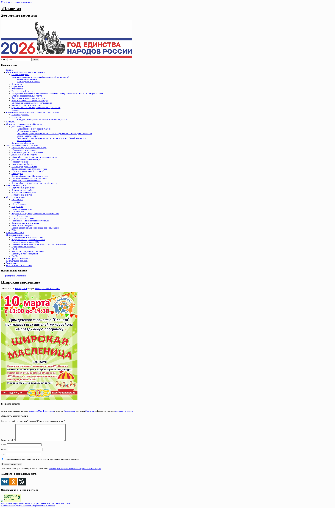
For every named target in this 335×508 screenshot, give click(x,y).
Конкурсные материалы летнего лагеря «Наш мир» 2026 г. (43, 119)
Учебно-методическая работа (24, 192)
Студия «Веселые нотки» (28, 136)
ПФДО (15, 256)
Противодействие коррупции (25, 254)
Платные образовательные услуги (27, 96)
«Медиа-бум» (17, 206)
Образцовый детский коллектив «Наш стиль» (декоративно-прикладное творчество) (54, 133)
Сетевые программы (15, 197)
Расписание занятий (15, 232)
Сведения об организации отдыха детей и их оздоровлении (33, 112)
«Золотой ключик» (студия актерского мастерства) (34, 157)
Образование (17, 86)
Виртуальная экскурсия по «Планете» (28, 239)
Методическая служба (16, 185)
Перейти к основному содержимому (17, 2)
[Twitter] (8, 406)
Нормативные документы (23, 188)
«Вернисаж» (17, 199)
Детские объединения (21, 126)
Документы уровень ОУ (22, 190)
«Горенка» (16, 202)
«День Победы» (19, 204)
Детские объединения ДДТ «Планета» (23, 145)
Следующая (22, 276)
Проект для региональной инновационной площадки (35, 228)
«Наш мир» (17, 117)
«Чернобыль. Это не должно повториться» (31, 221)
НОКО (15, 249)
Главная (9, 70)
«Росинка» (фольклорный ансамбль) (28, 171)
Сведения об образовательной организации (25, 72)
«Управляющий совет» (27, 79)
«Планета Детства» (20, 115)
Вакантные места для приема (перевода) (30, 100)
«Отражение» (18, 211)
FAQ (14, 230)
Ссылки (15, 110)
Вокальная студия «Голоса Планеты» (28, 152)
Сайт (3, 454)
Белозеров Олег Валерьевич (47, 288)
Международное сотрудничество (26, 105)
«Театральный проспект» (23, 218)
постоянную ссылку (124, 411)
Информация (69, 411)
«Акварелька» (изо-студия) (23, 150)
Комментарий (8, 440)
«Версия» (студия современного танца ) (29, 148)
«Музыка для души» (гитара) (24, 166)
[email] (19, 406)
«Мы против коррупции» (23, 209)
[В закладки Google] (14, 406)
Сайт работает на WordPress (42, 506)
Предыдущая (8, 276)
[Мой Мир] (17, 406)
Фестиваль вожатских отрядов (25, 223)
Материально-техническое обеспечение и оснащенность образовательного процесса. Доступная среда (57, 93)
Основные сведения (20, 74)
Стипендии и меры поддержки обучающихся (32, 103)
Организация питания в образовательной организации (36, 107)
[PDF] (22, 406)
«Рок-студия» (17, 173)
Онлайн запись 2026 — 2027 (19, 265)
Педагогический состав (22, 91)
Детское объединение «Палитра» (26, 159)
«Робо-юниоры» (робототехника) (26, 181)
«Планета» (11, 8)
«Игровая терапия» (20, 162)
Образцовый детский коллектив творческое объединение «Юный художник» (51, 138)
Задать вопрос (12, 263)
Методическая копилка (22, 195)
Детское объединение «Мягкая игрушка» (30, 169)
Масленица (90, 411)
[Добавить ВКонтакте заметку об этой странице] (2, 406)
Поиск (4, 59)
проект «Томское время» (22, 225)
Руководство (17, 89)
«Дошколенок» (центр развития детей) (34, 129)
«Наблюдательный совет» (28, 82)
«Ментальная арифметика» (24, 164)
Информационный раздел (17, 235)
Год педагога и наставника (23, 247)
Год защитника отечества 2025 (25, 242)
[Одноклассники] (5, 406)
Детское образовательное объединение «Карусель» (34, 183)
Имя (3, 445)
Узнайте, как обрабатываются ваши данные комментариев (75, 469)
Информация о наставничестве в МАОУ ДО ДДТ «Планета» (39, 244)
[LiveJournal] (11, 406)
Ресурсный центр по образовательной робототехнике (35, 214)
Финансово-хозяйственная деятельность (29, 98)
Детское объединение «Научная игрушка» (30, 176)
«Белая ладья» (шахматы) (28, 131)
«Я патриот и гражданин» (18, 258)
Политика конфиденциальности (15, 506)
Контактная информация (23, 143)
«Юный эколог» (24, 140)
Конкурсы (10, 122)
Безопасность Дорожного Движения (28, 251)
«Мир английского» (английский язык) (29, 178)
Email (4, 449)
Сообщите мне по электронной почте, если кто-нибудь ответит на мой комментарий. (42, 459)
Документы (17, 84)
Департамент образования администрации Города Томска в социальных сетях (36, 503)
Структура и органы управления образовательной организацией (40, 77)
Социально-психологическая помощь (28, 237)
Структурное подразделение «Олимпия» (24, 124)
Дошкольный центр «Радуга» (25, 155)
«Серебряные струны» (22, 216)
